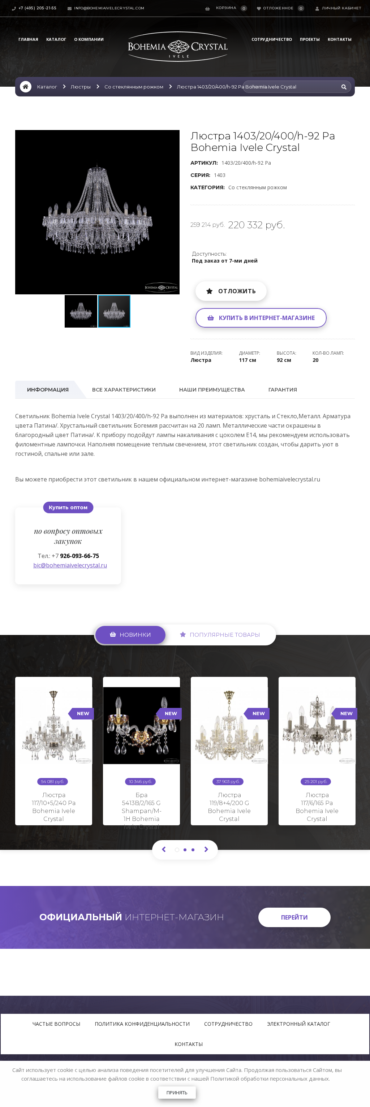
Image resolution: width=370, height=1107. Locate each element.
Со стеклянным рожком (133, 87)
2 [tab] (185, 849)
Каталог (56, 39)
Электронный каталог (298, 1023)
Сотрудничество (271, 39)
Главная (28, 39)
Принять (177, 1092)
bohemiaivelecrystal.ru (289, 479)
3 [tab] (193, 849)
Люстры (81, 87)
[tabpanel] (54, 748)
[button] (173, 136)
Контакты (340, 39)
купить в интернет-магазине (267, 318)
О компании (89, 39)
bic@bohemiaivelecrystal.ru (68, 565)
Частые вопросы (56, 1023)
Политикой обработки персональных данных (269, 1078)
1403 (219, 175)
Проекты (310, 39)
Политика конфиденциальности (142, 1023)
